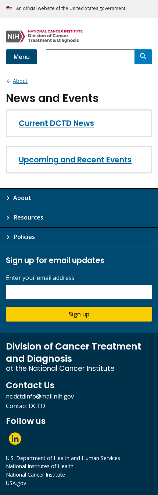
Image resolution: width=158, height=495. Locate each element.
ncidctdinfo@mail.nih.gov (40, 396)
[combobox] (90, 56)
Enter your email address (40, 278)
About (22, 198)
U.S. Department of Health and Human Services (63, 457)
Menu (21, 57)
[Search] (143, 56)
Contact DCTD (25, 406)
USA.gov (16, 483)
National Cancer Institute (35, 474)
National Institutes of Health (39, 466)
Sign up (79, 314)
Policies (24, 237)
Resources (28, 217)
